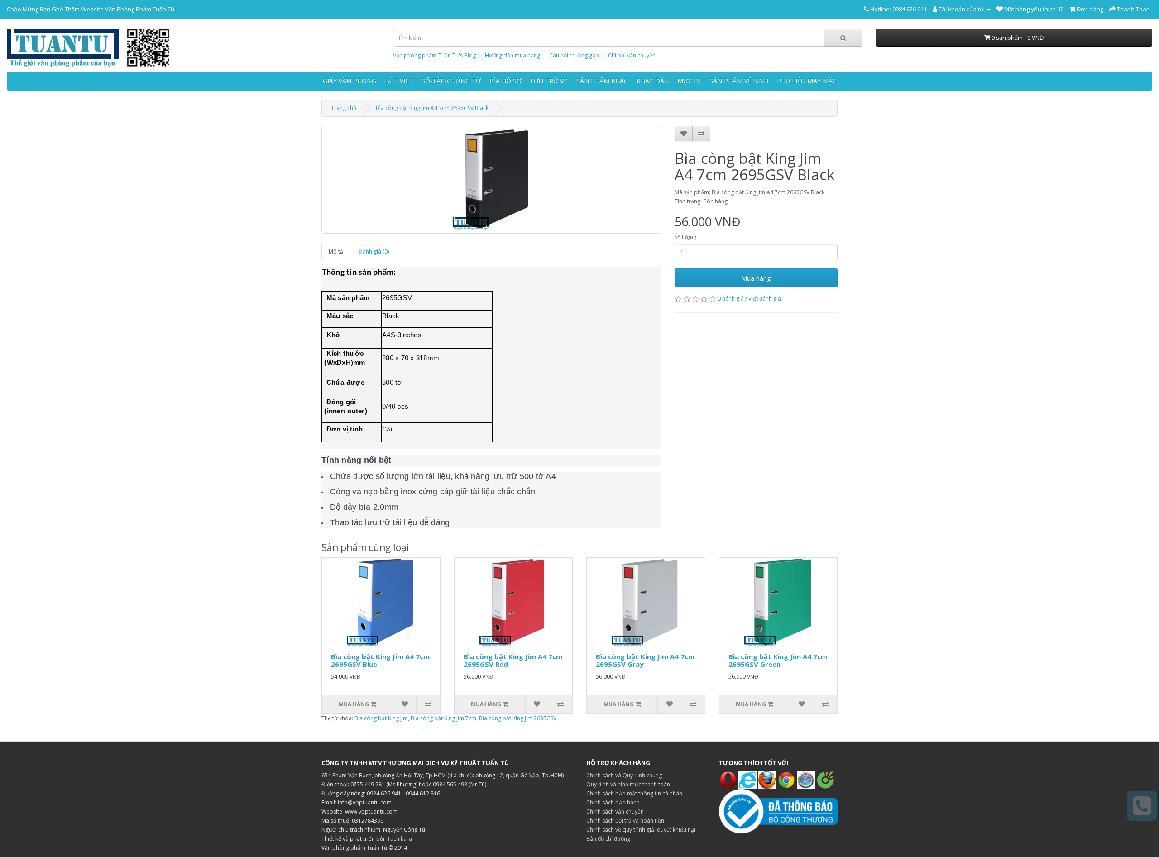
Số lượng (685, 237)
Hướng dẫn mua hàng (512, 55)
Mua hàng (756, 277)
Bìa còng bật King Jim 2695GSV (517, 718)
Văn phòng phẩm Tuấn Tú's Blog (434, 55)
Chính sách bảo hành (613, 802)
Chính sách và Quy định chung (624, 775)
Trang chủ (343, 108)
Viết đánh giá (764, 298)
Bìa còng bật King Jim (381, 718)
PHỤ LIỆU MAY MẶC (807, 81)
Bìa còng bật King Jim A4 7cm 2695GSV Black (432, 108)
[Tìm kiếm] (843, 38)
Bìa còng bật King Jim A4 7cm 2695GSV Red (513, 660)
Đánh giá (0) (374, 251)
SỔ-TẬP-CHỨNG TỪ (451, 81)
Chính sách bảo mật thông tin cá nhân (634, 793)
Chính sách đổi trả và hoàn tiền (625, 820)
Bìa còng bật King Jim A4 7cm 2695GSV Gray (645, 660)
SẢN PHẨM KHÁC (602, 81)
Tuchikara (399, 839)
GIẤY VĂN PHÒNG (349, 81)
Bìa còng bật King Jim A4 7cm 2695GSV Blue (380, 660)
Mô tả (336, 251)
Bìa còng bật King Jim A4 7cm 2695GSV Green (777, 660)
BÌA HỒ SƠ (505, 81)
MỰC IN (689, 81)
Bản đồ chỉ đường (608, 839)
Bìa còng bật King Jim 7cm (443, 718)
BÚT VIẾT (399, 81)
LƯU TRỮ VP (549, 81)
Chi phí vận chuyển (632, 55)
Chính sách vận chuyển (615, 811)
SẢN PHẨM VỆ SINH (738, 81)
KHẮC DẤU (653, 81)
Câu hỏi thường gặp (574, 55)
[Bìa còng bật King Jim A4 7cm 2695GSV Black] (491, 180)
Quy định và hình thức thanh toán (628, 784)
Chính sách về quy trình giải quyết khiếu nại (640, 829)
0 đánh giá (731, 298)
